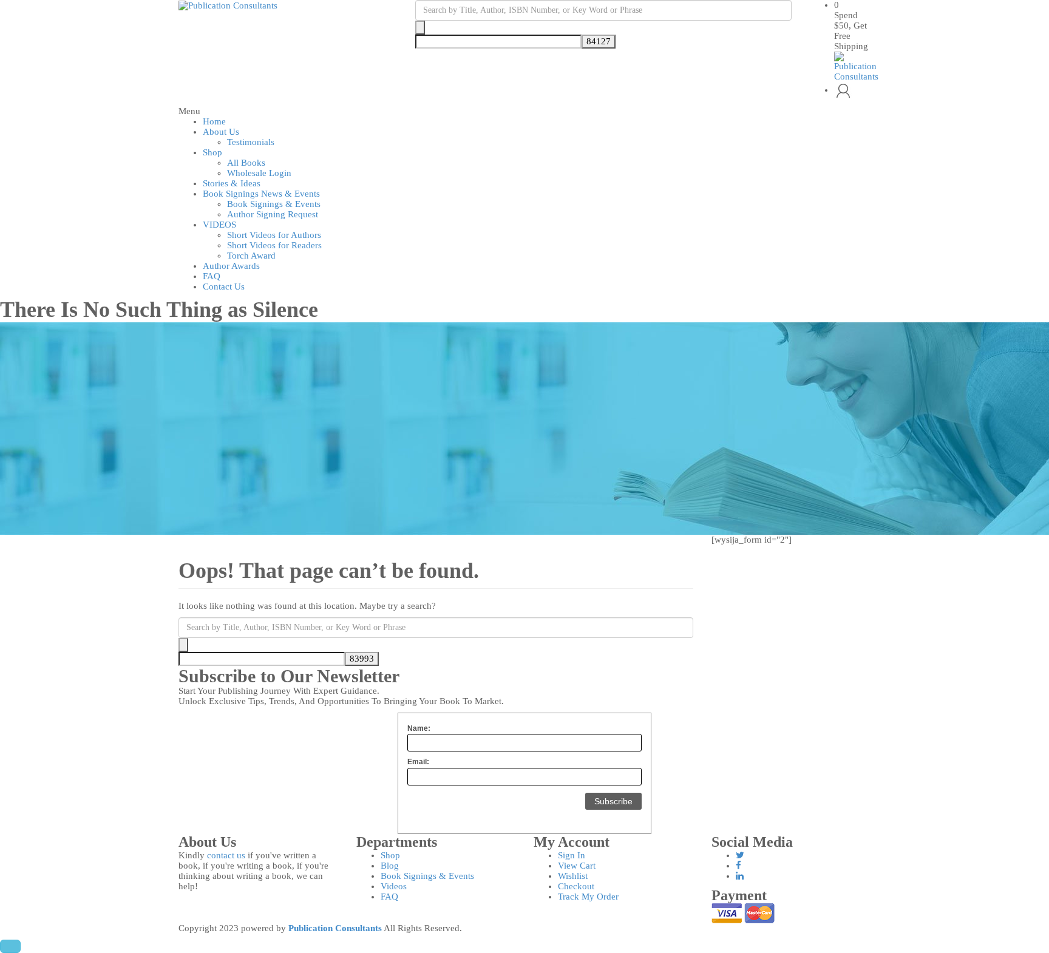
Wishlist (573, 876)
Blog (390, 865)
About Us (221, 132)
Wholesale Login (259, 173)
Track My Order (588, 896)
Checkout (576, 886)
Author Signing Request (272, 214)
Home (214, 121)
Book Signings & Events (274, 204)
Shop (212, 152)
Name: (418, 728)
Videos (394, 886)
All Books (246, 163)
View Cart (577, 865)
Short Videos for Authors (274, 235)
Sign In (571, 855)
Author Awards (231, 266)
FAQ (211, 276)
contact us (226, 855)
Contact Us (224, 286)
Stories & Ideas (231, 183)
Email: (418, 762)
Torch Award (251, 255)
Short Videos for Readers (274, 245)
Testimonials (250, 142)
